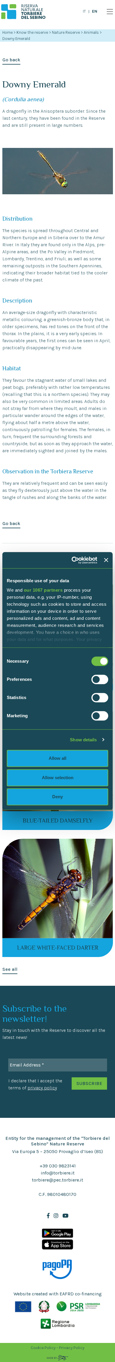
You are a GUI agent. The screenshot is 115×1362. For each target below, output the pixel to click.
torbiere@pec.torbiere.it (57, 1180)
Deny (57, 796)
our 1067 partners (43, 590)
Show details (83, 739)
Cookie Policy (43, 1347)
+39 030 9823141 (58, 1166)
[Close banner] (106, 560)
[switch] (99, 679)
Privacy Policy (71, 1347)
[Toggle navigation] (108, 11)
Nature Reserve (66, 32)
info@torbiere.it (58, 1173)
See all (9, 969)
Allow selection (57, 777)
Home (7, 32)
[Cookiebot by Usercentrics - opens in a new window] (73, 560)
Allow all (57, 758)
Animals (92, 32)
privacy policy (42, 1088)
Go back (11, 60)
